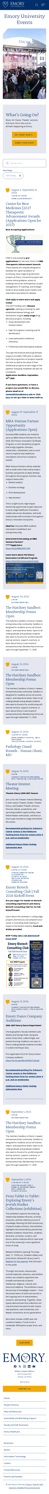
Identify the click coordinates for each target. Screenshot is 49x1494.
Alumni (7, 1450)
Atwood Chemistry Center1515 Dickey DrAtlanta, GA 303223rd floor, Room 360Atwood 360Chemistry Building (22, 877)
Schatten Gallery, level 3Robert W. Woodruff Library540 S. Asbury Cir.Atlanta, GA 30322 (23, 1188)
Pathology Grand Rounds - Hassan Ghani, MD (24, 750)
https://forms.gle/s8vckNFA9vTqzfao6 (22, 1060)
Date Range (7, 170)
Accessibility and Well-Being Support (20, 1418)
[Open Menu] (43, 5)
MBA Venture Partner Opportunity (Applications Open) (22, 425)
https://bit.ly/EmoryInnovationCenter (22, 561)
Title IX (36, 1484)
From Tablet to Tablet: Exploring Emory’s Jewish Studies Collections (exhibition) (24, 1202)
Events (7, 1398)
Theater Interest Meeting (18, 786)
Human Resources (12, 1470)
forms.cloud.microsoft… (22, 199)
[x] (19, 1366)
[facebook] (15, 1366)
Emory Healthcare (12, 1431)
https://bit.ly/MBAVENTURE (18, 548)
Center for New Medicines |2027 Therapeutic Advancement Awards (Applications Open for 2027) (23, 214)
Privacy (29, 1484)
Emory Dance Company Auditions (24, 1018)
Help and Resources (13, 1411)
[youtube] (33, 1366)
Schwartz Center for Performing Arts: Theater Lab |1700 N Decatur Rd (27, 778)
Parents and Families (13, 1476)
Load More (24, 1343)
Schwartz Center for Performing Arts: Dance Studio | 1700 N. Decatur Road (27, 1009)
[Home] (14, 4)
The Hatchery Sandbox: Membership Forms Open (23, 611)
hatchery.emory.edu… (20, 602)
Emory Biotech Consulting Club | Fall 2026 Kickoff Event (22, 891)
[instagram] (24, 1366)
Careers (7, 1463)
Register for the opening (17, 1261)
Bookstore (8, 1443)
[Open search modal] (36, 5)
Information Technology (15, 1456)
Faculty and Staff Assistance (16, 1425)
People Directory (11, 1405)
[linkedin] (29, 1366)
